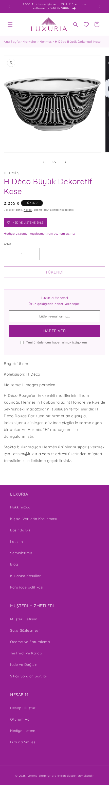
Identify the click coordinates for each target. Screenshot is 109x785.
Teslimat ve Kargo (26, 653)
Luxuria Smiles (22, 742)
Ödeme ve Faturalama (30, 642)
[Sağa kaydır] (65, 161)
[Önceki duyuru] (9, 6)
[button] (10, 24)
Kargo (28, 209)
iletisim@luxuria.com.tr (32, 453)
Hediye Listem (22, 730)
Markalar (30, 41)
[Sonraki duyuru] (99, 6)
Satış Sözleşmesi (25, 630)
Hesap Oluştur (22, 708)
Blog (14, 564)
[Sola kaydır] (43, 161)
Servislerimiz (21, 553)
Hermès (46, 41)
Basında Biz (20, 530)
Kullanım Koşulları (26, 576)
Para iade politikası (26, 587)
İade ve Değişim (24, 664)
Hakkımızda (20, 507)
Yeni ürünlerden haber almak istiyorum (56, 342)
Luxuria (32, 775)
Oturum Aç (19, 719)
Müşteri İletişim (24, 619)
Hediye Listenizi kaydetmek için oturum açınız (39, 233)
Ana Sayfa (12, 41)
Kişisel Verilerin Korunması (33, 519)
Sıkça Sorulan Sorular (28, 676)
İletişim (16, 541)
